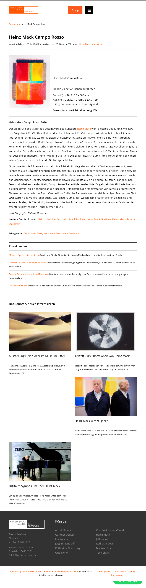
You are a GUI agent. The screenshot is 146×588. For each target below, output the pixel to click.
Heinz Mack (85, 44)
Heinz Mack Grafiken (99, 219)
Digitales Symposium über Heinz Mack (34, 486)
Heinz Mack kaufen (49, 219)
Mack (65, 233)
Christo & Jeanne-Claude (110, 530)
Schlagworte (105, 571)
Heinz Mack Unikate (73, 219)
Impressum (116, 575)
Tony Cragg (103, 552)
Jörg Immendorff (65, 543)
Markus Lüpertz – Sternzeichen (24, 255)
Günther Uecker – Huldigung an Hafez (27, 262)
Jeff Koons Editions (18, 285)
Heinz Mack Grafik (52, 233)
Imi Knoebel (62, 539)
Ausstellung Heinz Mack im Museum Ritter (37, 356)
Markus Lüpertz (105, 548)
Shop (75, 10)
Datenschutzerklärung (124, 571)
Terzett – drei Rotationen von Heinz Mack (102, 356)
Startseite (14, 24)
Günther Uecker (64, 534)
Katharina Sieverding (67, 548)
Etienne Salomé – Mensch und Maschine (29, 274)
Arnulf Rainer (63, 530)
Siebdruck (74, 233)
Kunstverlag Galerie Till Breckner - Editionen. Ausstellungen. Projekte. (44, 571)
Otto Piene (61, 552)
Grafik (27, 233)
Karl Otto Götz (104, 543)
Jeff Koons (102, 539)
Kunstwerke (97, 44)
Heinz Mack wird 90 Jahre (91, 421)
